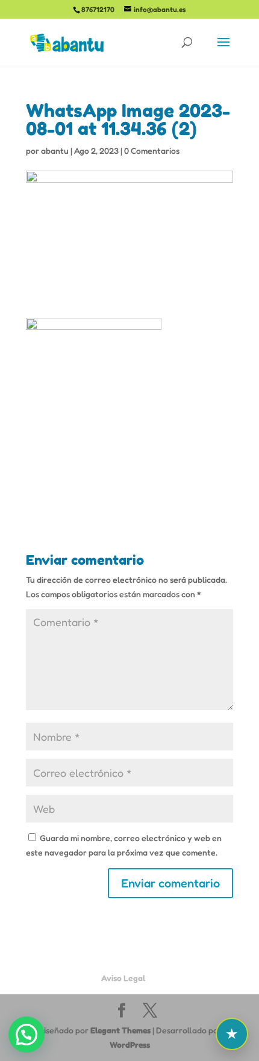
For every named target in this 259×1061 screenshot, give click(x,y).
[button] (26, 1035)
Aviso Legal (123, 978)
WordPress (130, 1044)
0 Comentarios (151, 150)
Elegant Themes (120, 1030)
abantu (55, 150)
